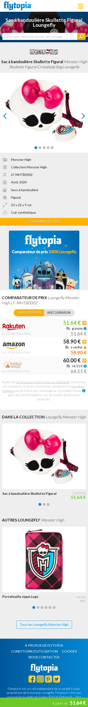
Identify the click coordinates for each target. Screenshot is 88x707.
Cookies (69, 651)
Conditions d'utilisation (34, 651)
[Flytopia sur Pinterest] (48, 678)
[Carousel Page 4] (48, 147)
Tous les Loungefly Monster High (44, 624)
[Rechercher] (81, 36)
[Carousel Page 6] (54, 607)
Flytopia (17, 6)
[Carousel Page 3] (44, 147)
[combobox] (39, 36)
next (78, 117)
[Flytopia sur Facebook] (31, 678)
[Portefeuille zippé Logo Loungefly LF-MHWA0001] (45, 559)
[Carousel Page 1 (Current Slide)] (35, 147)
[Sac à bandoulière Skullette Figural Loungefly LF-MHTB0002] (45, 456)
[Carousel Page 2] (39, 147)
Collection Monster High (29, 167)
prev (10, 117)
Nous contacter (44, 657)
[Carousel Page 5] (52, 147)
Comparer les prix (44, 222)
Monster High (21, 160)
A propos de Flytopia (44, 645)
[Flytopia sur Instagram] (40, 678)
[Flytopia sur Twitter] (56, 678)
